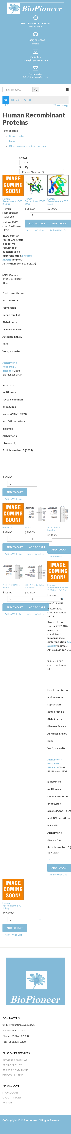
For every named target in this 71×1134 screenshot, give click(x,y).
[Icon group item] (5, 1128)
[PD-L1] (35, 513)
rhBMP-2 (7, 527)
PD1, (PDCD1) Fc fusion (11, 586)
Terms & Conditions (15, 1070)
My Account (10, 1092)
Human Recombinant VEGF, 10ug (35, 201)
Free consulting (12, 1075)
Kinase (12, 140)
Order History (11, 1097)
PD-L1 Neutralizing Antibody (34, 586)
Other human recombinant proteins (27, 146)
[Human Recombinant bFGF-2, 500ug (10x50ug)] (58, 571)
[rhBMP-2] (13, 513)
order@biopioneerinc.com (35, 60)
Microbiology (61, 105)
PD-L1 (28, 527)
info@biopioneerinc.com (35, 77)
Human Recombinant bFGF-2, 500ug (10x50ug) (57, 587)
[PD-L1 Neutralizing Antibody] (35, 571)
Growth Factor (16, 135)
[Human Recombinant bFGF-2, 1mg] (13, 889)
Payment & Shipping (14, 1060)
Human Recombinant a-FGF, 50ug (57, 201)
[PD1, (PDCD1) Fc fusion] (13, 571)
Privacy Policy (12, 1065)
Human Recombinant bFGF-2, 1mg (12, 906)
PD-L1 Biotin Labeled (53, 528)
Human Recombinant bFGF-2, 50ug (12, 201)
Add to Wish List (13, 498)
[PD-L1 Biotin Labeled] (58, 513)
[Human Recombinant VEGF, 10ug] (35, 184)
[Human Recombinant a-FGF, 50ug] (58, 184)
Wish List (8, 1102)
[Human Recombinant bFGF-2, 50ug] (13, 184)
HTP (5, 105)
